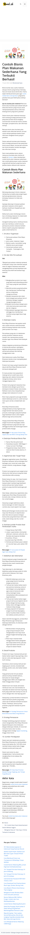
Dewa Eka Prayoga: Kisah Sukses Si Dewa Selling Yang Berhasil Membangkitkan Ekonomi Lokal (14, 908)
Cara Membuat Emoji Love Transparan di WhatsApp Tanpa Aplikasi (14, 860)
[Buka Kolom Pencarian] (20, 4)
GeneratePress (24, 932)
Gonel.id (11, 157)
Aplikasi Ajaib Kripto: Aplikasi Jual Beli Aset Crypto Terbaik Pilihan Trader (14, 853)
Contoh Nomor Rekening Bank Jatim (15, 904)
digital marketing (21, 731)
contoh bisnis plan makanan (19, 784)
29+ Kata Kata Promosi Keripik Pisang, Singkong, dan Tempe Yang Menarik (13, 772)
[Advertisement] (15, 24)
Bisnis (6, 823)
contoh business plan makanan (17, 816)
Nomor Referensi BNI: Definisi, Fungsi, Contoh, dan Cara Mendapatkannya (13, 899)
